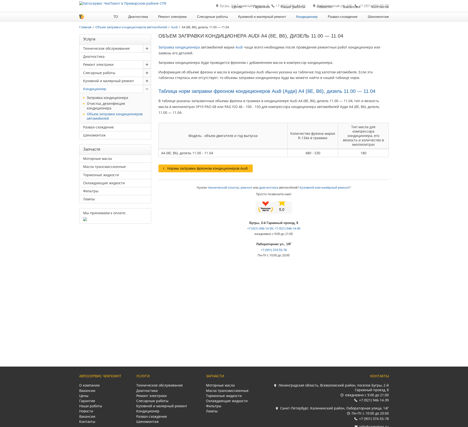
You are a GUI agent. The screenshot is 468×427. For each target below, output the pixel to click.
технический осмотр (223, 187)
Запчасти (215, 376)
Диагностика (138, 17)
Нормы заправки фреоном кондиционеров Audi (207, 168)
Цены (237, 6)
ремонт (246, 187)
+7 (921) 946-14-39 (260, 228)
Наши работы (293, 6)
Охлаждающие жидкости (104, 183)
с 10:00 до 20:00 (370, 413)
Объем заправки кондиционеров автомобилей (115, 116)
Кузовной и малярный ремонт (262, 17)
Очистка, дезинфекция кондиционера (106, 105)
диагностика (268, 187)
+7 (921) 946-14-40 (287, 228)
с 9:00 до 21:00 (367, 395)
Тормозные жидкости (101, 175)
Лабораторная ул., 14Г (273, 244)
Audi (239, 47)
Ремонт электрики (172, 17)
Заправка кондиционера (179, 47)
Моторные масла (97, 158)
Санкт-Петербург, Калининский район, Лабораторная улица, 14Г (334, 408)
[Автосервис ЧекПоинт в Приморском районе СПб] (122, 3)
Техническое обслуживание (106, 48)
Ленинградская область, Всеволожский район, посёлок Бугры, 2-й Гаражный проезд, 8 (333, 387)
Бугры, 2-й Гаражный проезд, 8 (273, 223)
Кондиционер (307, 17)
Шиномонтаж (378, 17)
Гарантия (261, 6)
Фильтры (90, 191)
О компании (89, 385)
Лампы (89, 199)
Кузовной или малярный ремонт (324, 187)
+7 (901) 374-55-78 (274, 250)
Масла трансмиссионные (104, 166)
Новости (324, 6)
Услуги (143, 376)
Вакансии (352, 6)
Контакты (380, 6)
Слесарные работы (212, 17)
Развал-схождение (343, 17)
